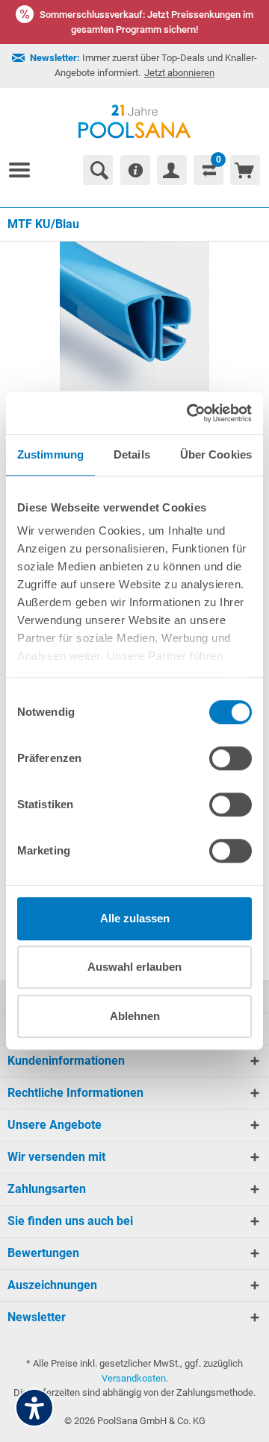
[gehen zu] (25, 170)
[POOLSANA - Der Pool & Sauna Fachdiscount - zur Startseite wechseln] (134, 121)
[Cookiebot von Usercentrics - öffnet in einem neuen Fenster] (190, 413)
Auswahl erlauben (134, 966)
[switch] (230, 758)
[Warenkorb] (245, 170)
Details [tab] (132, 454)
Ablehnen (135, 1016)
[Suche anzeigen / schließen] (98, 170)
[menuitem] (25, 170)
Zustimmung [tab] (50, 454)
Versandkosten (134, 1378)
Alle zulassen (135, 918)
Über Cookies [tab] (216, 454)
